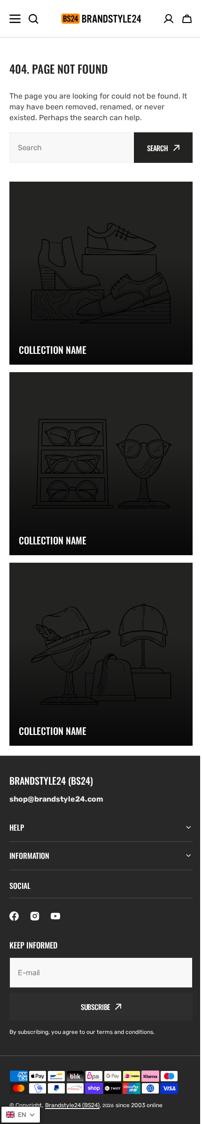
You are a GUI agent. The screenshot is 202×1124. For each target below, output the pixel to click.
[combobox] (70, 147)
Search (157, 148)
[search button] (33, 18)
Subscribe (92, 1007)
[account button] (168, 18)
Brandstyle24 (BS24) (72, 1105)
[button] (187, 18)
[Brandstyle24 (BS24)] (101, 18)
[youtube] (55, 916)
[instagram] (34, 916)
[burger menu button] (15, 18)
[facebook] (14, 916)
